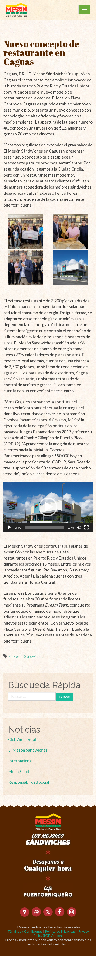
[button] (48, 507)
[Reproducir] (9, 527)
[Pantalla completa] (86, 527)
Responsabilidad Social (28, 782)
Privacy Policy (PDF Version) (61, 933)
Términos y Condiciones (24, 931)
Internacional (20, 760)
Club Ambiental (22, 739)
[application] (48, 507)
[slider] (44, 527)
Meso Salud (18, 771)
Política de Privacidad (60, 931)
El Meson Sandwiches (26, 656)
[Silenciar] (79, 527)
